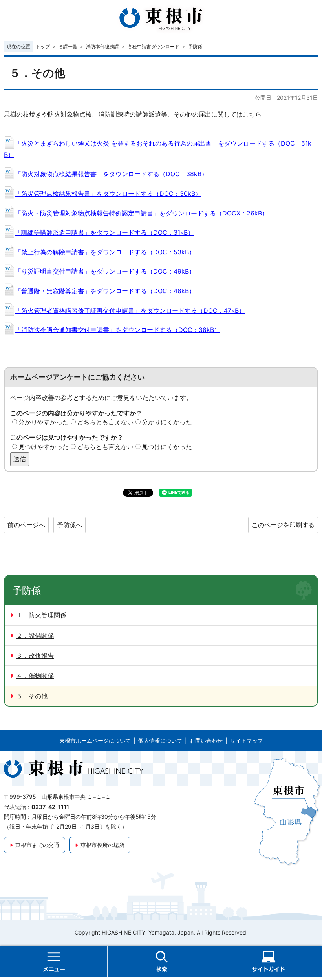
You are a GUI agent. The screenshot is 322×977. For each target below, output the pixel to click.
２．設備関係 (35, 635)
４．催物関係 (35, 675)
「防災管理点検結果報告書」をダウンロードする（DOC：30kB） (108, 193)
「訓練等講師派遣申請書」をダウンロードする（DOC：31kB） (104, 232)
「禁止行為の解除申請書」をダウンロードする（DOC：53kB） (105, 252)
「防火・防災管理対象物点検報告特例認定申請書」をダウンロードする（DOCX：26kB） (141, 213)
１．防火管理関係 (41, 615)
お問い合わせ (206, 740)
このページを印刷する (283, 525)
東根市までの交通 (37, 845)
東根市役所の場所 (102, 845)
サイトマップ (246, 740)
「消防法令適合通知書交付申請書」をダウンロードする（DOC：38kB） (117, 330)
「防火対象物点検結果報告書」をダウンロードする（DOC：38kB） (111, 174)
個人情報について (160, 740)
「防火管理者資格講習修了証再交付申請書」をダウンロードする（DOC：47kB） (130, 310)
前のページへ (26, 525)
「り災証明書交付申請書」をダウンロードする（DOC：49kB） (105, 271)
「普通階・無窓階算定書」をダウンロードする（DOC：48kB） (105, 291)
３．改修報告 (35, 655)
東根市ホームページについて (95, 740)
